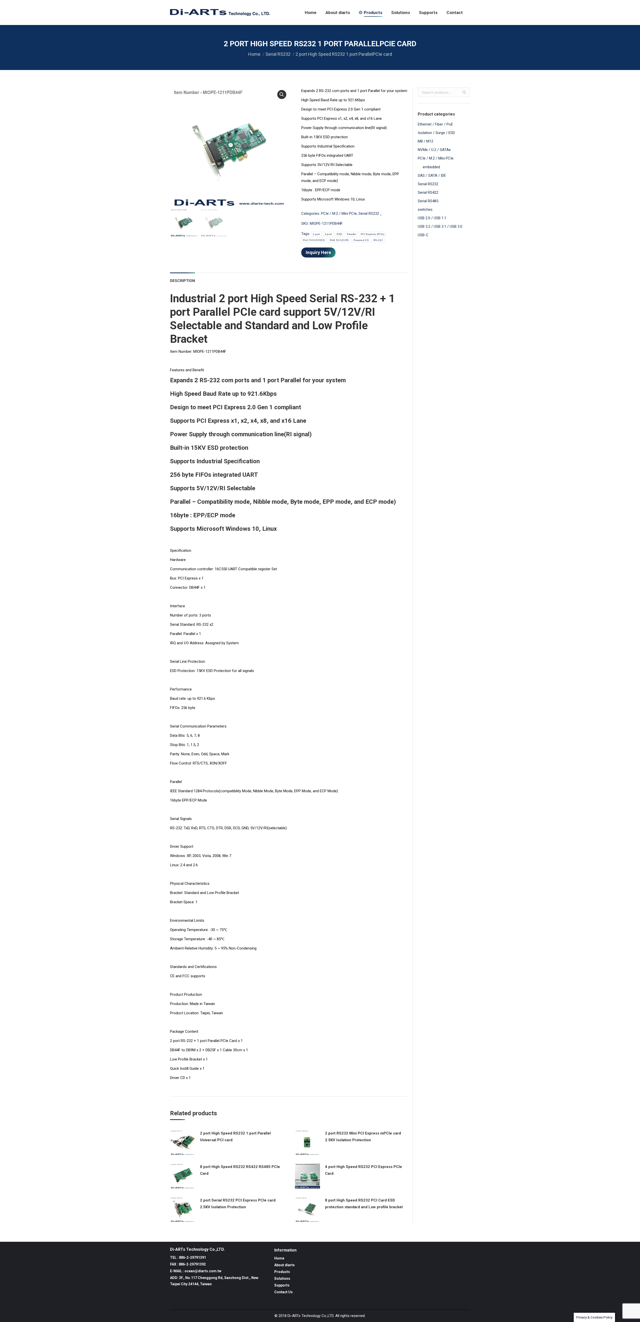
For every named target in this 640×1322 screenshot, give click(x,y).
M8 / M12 (425, 141)
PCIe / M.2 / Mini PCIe (339, 213)
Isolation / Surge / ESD (436, 132)
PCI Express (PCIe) (372, 234)
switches (425, 209)
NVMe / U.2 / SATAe (434, 150)
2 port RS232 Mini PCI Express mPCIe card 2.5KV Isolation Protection (363, 1136)
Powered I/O (361, 240)
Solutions (282, 1278)
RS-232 (378, 240)
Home (254, 54)
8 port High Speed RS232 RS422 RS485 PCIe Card (240, 1170)
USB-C (423, 235)
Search (464, 92)
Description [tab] (182, 280)
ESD (339, 234)
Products (282, 1272)
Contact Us (283, 1292)
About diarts (284, 1265)
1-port (316, 234)
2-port (328, 234)
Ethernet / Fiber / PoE (435, 124)
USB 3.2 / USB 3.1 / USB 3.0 (440, 226)
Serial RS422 (428, 192)
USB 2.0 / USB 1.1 (432, 218)
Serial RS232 (278, 54)
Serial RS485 (428, 201)
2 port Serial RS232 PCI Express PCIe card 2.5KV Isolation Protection (238, 1203)
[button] (281, 94)
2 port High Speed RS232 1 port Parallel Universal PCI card (235, 1136)
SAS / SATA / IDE (432, 175)
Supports (282, 1285)
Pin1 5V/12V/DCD (314, 240)
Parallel (351, 234)
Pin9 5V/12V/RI (339, 240)
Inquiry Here (318, 252)
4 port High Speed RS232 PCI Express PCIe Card (363, 1170)
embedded (431, 167)
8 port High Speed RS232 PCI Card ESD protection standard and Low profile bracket (364, 1203)
